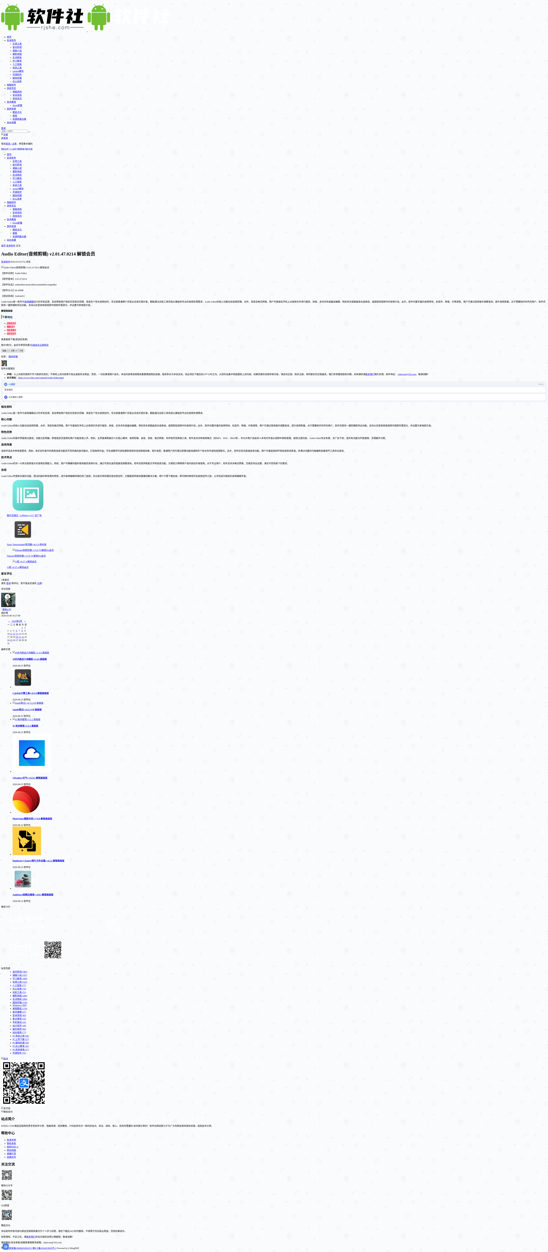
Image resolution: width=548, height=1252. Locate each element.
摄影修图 (17, 54)
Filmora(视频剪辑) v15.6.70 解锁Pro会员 (26, 556)
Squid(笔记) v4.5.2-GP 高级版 (27, 709)
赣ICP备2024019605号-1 (44, 1248)
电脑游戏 (17, 92)
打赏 (21, 351)
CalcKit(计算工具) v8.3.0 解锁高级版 (31, 693)
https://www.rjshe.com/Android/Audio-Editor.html (41, 378)
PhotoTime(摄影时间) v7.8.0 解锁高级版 (32, 818)
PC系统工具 (21, 1036)
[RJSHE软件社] (87, 30)
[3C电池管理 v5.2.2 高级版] (26, 719)
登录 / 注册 (11, 144)
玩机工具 (19, 992)
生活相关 (17, 57)
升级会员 (35, 345)
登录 (3, 128)
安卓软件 (11, 40)
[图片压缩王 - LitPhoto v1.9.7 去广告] (28, 510)
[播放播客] (5, 397)
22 (23, 637)
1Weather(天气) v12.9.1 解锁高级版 (30, 778)
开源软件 (17, 74)
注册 (39, 583)
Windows (20, 1005)
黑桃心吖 (6, 609)
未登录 (4, 138)
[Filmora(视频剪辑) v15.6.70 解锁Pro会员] (33, 550)
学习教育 (17, 61)
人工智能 (17, 64)
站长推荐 (19, 1032)
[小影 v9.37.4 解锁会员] (25, 561)
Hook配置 (17, 105)
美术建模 (19, 1012)
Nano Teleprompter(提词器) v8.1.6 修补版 (26, 544)
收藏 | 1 (5, 351)
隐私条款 (11, 1143)
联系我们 (369, 374)
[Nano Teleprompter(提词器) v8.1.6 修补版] (23, 539)
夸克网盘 (11, 323)
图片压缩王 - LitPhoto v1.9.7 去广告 (24, 515)
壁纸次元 (17, 112)
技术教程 (11, 102)
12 (14, 634)
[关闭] (4, 1059)
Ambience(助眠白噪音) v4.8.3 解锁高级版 (33, 894)
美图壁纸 (20, 1008)
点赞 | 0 (14, 351)
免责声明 (11, 1140)
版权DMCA (12, 1147)
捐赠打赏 (11, 1153)
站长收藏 (11, 122)
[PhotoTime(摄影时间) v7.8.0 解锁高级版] (26, 812)
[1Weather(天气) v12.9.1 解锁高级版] (32, 771)
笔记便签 (19, 1019)
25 (11, 640)
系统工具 (17, 68)
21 (20, 637)
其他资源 (11, 109)
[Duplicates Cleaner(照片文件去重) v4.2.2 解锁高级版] (27, 854)
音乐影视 (17, 47)
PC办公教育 (21, 1046)
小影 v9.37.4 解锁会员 (18, 567)
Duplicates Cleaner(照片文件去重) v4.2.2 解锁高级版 (38, 861)
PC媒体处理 (21, 1043)
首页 (9, 37)
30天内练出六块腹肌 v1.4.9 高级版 (30, 659)
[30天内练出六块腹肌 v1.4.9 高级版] (31, 653)
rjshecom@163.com (406, 374)
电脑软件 (11, 85)
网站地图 (11, 1150)
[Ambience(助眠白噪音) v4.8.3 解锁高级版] (23, 888)
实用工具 (17, 44)
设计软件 (19, 1025)
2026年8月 (17, 621)
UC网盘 (11, 327)
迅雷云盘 (11, 330)
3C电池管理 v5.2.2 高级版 (25, 726)
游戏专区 (11, 88)
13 (17, 634)
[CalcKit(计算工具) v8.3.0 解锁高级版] (23, 687)
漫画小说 (17, 50)
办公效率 (17, 81)
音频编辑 (29, 302)
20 (17, 637)
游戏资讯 (17, 98)
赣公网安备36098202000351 (18, 1248)
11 (11, 634)
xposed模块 (18, 71)
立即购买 (44, 345)
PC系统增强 (21, 1049)
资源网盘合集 (19, 119)
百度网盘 (11, 333)
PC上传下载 (21, 1039)
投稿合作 (11, 1157)
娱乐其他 (19, 1029)
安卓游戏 (17, 95)
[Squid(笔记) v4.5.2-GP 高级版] (28, 703)
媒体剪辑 (17, 78)
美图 (15, 115)
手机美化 (19, 1022)
